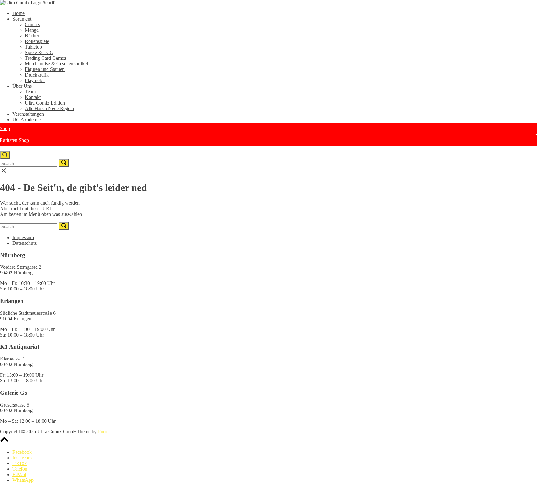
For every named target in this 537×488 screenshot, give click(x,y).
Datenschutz (24, 243)
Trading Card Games (45, 58)
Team (30, 91)
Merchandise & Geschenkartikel (56, 63)
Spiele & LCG (39, 52)
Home (18, 13)
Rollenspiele (37, 41)
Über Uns (22, 86)
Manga (32, 30)
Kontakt (33, 97)
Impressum (23, 237)
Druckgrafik (37, 74)
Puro (102, 431)
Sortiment (21, 18)
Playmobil (35, 80)
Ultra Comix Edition (45, 102)
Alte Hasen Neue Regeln (49, 108)
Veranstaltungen (28, 114)
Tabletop (33, 46)
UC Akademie (26, 119)
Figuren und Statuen (45, 69)
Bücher (32, 35)
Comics (32, 24)
